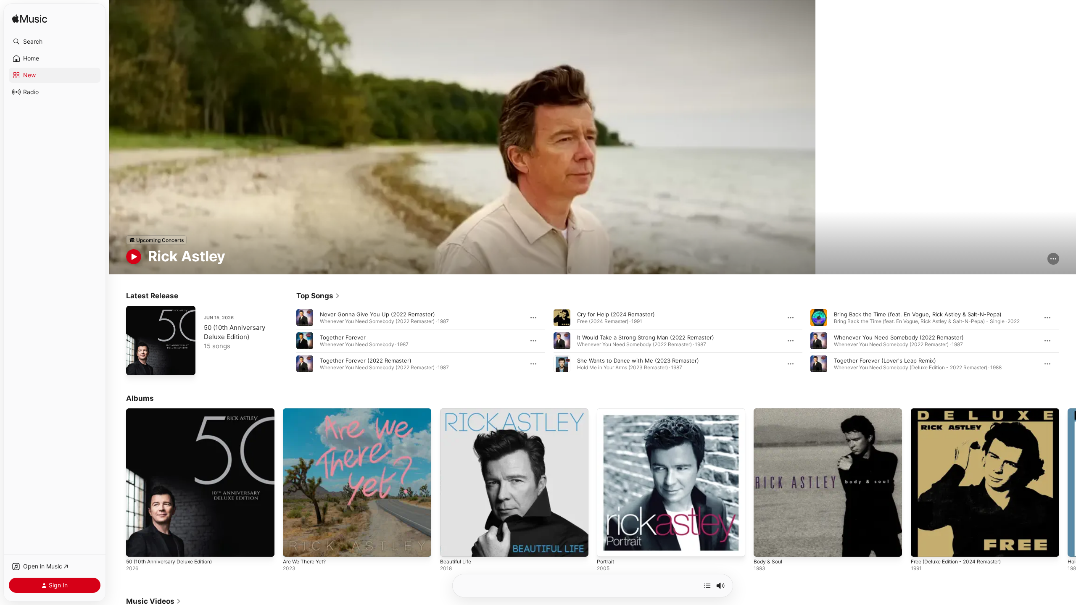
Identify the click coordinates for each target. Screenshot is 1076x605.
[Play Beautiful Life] (450, 546)
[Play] (133, 256)
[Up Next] (707, 586)
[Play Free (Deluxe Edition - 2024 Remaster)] (921, 546)
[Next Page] (1067, 341)
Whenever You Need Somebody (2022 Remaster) (899, 337)
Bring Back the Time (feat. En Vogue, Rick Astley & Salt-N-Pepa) (918, 314)
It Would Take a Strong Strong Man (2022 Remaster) (645, 337)
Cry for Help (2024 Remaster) (616, 314)
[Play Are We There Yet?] (293, 546)
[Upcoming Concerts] (156, 240)
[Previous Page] (288, 341)
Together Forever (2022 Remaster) (365, 360)
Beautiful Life (457, 411)
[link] (318, 295)
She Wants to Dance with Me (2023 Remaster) (638, 360)
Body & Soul (769, 411)
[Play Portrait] (607, 546)
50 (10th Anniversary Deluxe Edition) (174, 411)
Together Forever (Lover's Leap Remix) (885, 360)
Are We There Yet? (307, 411)
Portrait (606, 411)
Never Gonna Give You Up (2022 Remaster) (377, 314)
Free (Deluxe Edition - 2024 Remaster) (962, 411)
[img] (29, 19)
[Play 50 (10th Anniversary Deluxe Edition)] (136, 364)
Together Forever (343, 337)
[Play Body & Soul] (764, 546)
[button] (54, 41)
